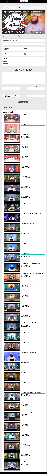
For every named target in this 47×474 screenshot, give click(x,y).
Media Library (11, 7)
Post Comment (23, 102)
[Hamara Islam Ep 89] (12, 336)
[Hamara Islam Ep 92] (12, 307)
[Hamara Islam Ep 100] (12, 237)
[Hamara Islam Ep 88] (12, 346)
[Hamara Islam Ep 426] (12, 128)
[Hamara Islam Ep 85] (12, 376)
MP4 (5, 61)
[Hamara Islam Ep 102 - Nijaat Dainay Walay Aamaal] (12, 217)
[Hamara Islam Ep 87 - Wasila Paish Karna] (12, 356)
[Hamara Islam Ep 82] (12, 406)
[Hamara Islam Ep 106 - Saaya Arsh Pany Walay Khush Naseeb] (12, 178)
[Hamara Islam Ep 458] (12, 118)
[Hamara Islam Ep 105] (12, 188)
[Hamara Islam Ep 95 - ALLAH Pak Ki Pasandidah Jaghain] (12, 277)
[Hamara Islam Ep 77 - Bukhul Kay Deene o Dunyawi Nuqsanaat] (12, 446)
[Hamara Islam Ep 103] (12, 207)
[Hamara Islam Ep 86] (12, 366)
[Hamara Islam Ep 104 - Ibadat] (12, 198)
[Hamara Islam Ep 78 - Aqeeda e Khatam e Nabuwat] (12, 456)
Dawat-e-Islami (6, 7)
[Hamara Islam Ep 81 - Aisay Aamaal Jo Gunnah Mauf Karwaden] (12, 416)
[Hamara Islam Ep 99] (12, 247)
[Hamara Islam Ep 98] (12, 257)
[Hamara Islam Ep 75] (12, 138)
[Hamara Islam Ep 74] (12, 148)
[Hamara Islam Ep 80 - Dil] (12, 426)
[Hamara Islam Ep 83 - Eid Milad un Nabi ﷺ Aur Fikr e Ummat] (12, 396)
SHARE (5, 63)
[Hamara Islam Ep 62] (12, 158)
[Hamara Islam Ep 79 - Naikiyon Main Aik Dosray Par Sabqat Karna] (12, 436)
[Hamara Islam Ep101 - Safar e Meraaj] (12, 227)
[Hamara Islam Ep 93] (12, 297)
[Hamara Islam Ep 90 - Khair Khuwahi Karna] (12, 327)
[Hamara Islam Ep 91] (12, 317)
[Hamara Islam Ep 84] (12, 386)
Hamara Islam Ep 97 (17, 7)
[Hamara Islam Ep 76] (12, 466)
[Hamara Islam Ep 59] (12, 168)
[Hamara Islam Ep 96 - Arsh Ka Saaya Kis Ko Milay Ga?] (12, 267)
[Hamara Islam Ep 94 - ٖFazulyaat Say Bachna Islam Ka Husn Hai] (12, 287)
